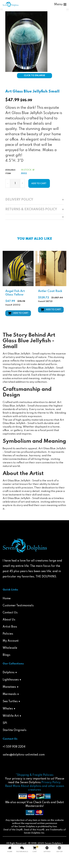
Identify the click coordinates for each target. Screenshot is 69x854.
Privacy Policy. (51, 782)
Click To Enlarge (34, 75)
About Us (9, 619)
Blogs (6, 655)
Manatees (9, 687)
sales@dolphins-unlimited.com (24, 754)
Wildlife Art (11, 716)
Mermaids (9, 694)
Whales (8, 708)
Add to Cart (20, 313)
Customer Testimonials (18, 605)
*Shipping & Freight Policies (34, 775)
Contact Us (10, 612)
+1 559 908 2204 (14, 746)
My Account (11, 641)
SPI (5, 723)
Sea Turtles (10, 701)
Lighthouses (11, 679)
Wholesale (10, 648)
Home (7, 598)
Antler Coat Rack (50, 291)
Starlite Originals (14, 730)
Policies (8, 633)
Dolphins (9, 672)
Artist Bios (10, 626)
